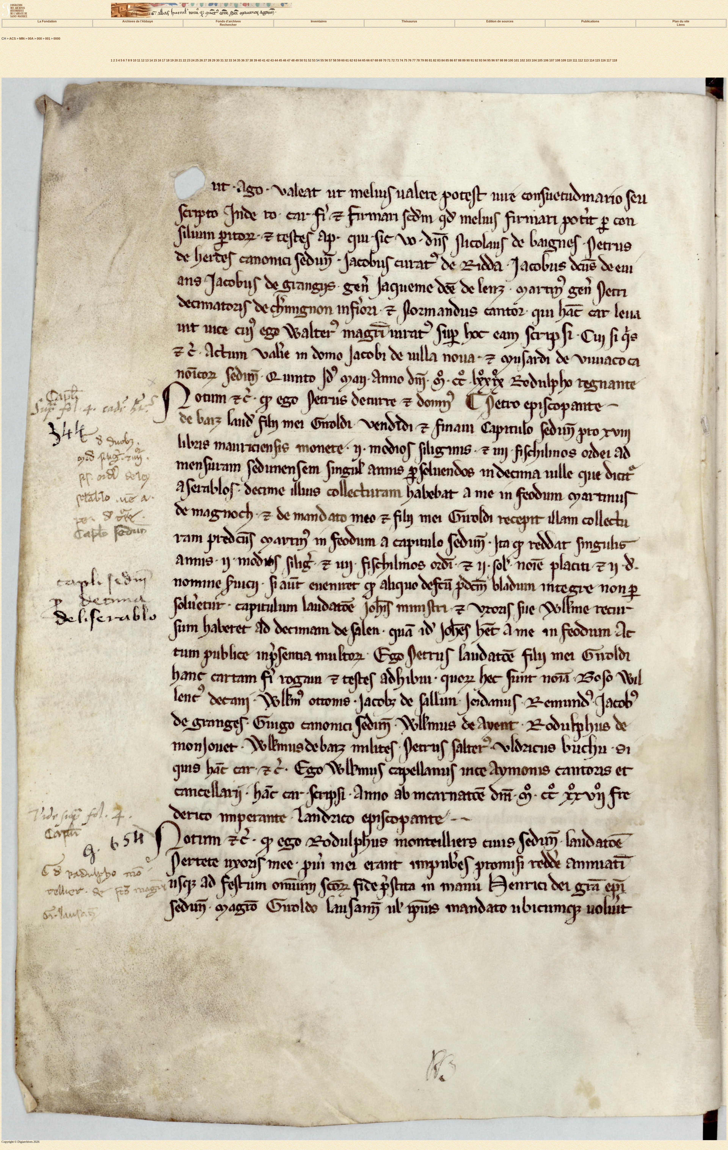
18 (167, 60)
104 (534, 60)
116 (603, 60)
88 (459, 60)
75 (405, 60)
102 (522, 60)
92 (476, 60)
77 (414, 60)
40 (259, 60)
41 (263, 60)
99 (505, 60)
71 (389, 60)
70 (384, 60)
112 (580, 60)
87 (455, 60)
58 (334, 60)
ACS (12, 38)
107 (551, 60)
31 (222, 60)
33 (230, 60)
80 (426, 60)
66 (368, 60)
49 (297, 60)
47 (288, 60)
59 (338, 60)
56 (326, 60)
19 (172, 60)
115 (597, 60)
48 (293, 60)
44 (276, 60)
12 (142, 60)
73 (397, 60)
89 (464, 60)
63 (355, 60)
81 (430, 60)
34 (234, 60)
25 (197, 60)
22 (184, 60)
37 (247, 60)
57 (330, 60)
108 (557, 60)
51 (305, 60)
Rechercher (228, 24)
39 (255, 60)
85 (447, 60)
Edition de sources (499, 21)
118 (614, 60)
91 (472, 60)
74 (401, 60)
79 (422, 60)
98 (501, 60)
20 (176, 60)
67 (372, 60)
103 (528, 60)
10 (134, 60)
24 (193, 60)
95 (489, 60)
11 (138, 60)
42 (268, 60)
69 (380, 60)
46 (284, 60)
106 (545, 60)
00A (31, 38)
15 (155, 60)
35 (238, 60)
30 (218, 60)
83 (439, 60)
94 (484, 60)
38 (251, 60)
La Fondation (47, 21)
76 (409, 60)
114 (591, 60)
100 (510, 60)
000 (39, 38)
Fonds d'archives (228, 21)
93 (480, 60)
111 (575, 60)
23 (188, 60)
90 (468, 60)
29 (213, 60)
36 (243, 60)
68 (376, 60)
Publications (590, 21)
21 (180, 60)
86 (451, 60)
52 (309, 60)
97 (497, 60)
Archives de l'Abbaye (137, 21)
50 (301, 60)
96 (493, 60)
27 (205, 60)
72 (393, 60)
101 (516, 60)
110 (569, 60)
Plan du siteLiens (680, 23)
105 (540, 60)
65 (364, 60)
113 (586, 60)
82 (434, 60)
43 (272, 60)
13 (147, 60)
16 (159, 60)
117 (608, 60)
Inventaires (319, 21)
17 (163, 60)
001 (47, 38)
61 (347, 60)
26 (201, 60)
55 (322, 60)
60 (343, 60)
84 (443, 60)
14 (151, 60)
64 (359, 60)
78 (418, 60)
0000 (56, 38)
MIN (22, 38)
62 (351, 60)
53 (313, 60)
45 (280, 60)
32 (226, 60)
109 (563, 60)
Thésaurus (409, 21)
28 (209, 60)
